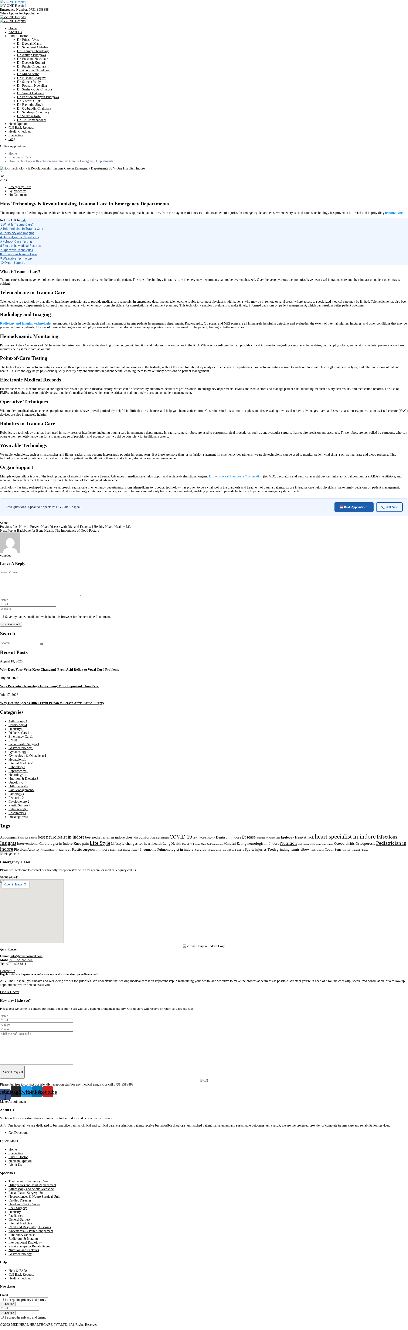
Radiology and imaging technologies (26, 323)
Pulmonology (18, 809)
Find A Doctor (18, 36)
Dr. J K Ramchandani (31, 120)
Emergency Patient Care (268, 838)
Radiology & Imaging (23, 1238)
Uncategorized (19, 817)
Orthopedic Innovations (321, 844)
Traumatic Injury (359, 850)
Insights (8, 843)
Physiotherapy (18, 801)
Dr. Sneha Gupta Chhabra (34, 89)
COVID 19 (181, 837)
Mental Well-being (191, 844)
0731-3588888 (39, 9)
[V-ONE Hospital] (13, 2)
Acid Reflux (31, 838)
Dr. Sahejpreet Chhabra (32, 47)
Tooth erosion (317, 850)
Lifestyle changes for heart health (136, 843)
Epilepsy (287, 837)
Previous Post (9, 526)
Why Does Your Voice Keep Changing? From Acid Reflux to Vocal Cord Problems (59, 669)
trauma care (394, 213)
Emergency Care (19, 157)
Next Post (6, 530)
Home (12, 28)
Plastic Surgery (19, 805)
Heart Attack (304, 837)
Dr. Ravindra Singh (30, 104)
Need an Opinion (20, 1161)
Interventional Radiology (25, 1242)
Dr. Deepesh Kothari (31, 62)
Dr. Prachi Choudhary (32, 66)
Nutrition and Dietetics (23, 1250)
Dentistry (16, 729)
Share (4, 523)
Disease (249, 837)
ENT (12, 740)
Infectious (387, 837)
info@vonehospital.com (26, 956)
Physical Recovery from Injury (56, 850)
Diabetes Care (18, 732)
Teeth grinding (279, 849)
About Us (15, 32)
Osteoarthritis (344, 843)
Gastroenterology (20, 748)
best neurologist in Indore (61, 837)
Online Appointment (13, 146)
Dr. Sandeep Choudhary (33, 112)
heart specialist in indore (345, 836)
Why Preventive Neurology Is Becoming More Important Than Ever (49, 686)
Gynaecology (18, 752)
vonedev (20, 191)
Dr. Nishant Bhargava (31, 78)
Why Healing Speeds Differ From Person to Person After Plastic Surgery (52, 703)
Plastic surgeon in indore (90, 849)
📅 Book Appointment (354, 507)
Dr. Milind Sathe (28, 74)
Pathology (16, 794)
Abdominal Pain (12, 837)
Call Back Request (21, 127)
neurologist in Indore (263, 843)
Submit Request (13, 1072)
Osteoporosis (365, 843)
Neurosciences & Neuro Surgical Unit (34, 1196)
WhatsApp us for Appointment (20, 13)
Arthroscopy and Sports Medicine (31, 1189)
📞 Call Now (389, 507)
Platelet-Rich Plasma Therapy (124, 850)
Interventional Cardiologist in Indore (45, 843)
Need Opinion (18, 124)
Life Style (100, 843)
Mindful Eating (235, 843)
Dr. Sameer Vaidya (29, 81)
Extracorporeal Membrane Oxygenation (235, 476)
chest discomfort (138, 837)
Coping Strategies (160, 838)
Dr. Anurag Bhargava (31, 55)
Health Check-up (19, 131)
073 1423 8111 (16, 964)
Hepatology (17, 759)
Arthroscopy (17, 721)
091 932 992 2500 (21, 960)
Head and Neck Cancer (24, 1204)
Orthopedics (18, 786)
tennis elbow (300, 849)
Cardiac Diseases (19, 1200)
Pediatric (16, 797)
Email (4, 1295)
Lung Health (172, 843)
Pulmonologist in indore (175, 849)
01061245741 (9, 877)
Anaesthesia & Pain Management (30, 1231)
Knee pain (81, 843)
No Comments (18, 194)
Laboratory (16, 767)
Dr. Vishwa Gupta (29, 101)
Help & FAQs (17, 1270)
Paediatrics (15, 1215)
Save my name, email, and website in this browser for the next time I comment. (58, 616)
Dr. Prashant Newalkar (32, 59)
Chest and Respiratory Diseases (29, 1227)
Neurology (17, 775)
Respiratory (17, 813)
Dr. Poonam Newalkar (32, 85)
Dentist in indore (228, 837)
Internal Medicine (21, 763)
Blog (11, 139)
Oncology (16, 782)
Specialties (15, 135)
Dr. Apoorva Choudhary (33, 70)
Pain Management (21, 790)
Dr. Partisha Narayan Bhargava (38, 97)
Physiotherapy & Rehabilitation (29, 1246)
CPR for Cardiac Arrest (204, 838)
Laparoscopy (18, 771)
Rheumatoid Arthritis (204, 850)
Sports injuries (256, 849)
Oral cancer (303, 844)
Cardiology (17, 725)
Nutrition (288, 843)
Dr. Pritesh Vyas (28, 39)
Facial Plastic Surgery (23, 744)
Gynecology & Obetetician (27, 755)
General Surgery (19, 1219)
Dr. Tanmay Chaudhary (33, 51)
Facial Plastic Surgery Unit (26, 1192)
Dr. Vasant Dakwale (30, 93)
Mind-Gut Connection (212, 844)
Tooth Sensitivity (338, 849)
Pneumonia (148, 849)
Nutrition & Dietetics (23, 778)
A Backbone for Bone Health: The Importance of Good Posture (56, 530)
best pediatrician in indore (105, 837)
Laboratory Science (21, 1235)
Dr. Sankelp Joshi (29, 116)
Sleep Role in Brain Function (230, 850)
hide (23, 220)
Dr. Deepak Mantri (29, 43)
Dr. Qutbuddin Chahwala (34, 108)
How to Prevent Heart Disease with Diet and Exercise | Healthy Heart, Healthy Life (75, 526)
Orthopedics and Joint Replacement (32, 1185)
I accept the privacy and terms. (25, 1300)
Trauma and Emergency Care (28, 1181)
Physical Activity (27, 849)
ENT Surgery (17, 1208)
